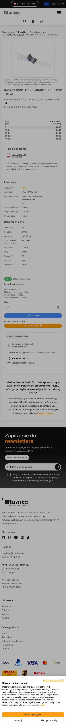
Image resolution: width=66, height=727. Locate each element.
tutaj (43, 705)
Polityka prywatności (53, 680)
